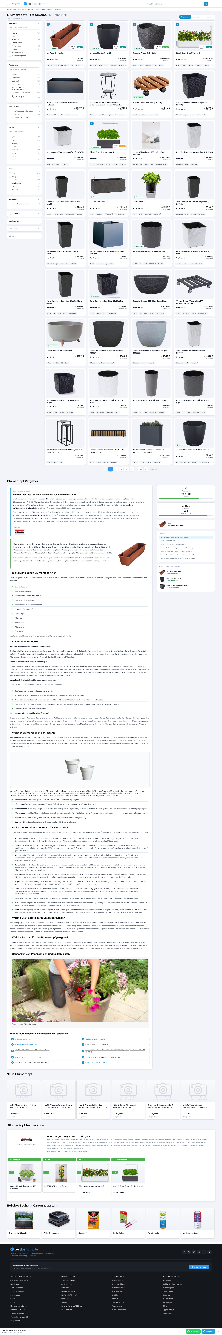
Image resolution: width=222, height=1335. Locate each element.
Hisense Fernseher (68, 1291)
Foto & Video (15, 1295)
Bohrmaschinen (118, 1284)
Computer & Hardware (19, 1280)
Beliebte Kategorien (171, 1276)
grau (26, 137)
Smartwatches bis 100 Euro (71, 1306)
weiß (26, 140)
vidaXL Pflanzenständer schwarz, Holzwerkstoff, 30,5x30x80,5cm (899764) (58, 1107)
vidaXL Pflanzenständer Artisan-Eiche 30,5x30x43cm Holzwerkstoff (22, 1107)
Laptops (115, 1299)
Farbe (11, 127)
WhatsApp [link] (194, 1331)
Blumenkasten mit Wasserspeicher (26, 97)
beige (26, 156)
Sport (12, 1299)
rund (26, 173)
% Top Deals (167, 1313)
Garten (37, 9)
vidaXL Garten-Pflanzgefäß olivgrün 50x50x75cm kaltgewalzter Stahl (125, 1107)
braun (26, 146)
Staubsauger (168, 1291)
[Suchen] (206, 4)
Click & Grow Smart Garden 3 (96, 1063)
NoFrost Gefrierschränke (70, 1295)
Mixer (165, 1306)
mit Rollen (26, 114)
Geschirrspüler (168, 1288)
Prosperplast (26, 46)
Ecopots (26, 49)
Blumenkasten (26, 84)
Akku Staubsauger (68, 1280)
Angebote (196, 17)
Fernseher (167, 1280)
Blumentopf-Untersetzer (26, 93)
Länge (11, 236)
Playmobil (65, 1288)
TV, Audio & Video (17, 1291)
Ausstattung (14, 106)
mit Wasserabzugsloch (26, 117)
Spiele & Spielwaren (17, 1313)
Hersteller (13, 23)
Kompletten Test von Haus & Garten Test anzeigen (67, 1151)
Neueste (209, 17)
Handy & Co (14, 1284)
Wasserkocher (117, 1306)
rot (26, 159)
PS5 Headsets (66, 1310)
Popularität (185, 17)
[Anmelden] (212, 3)
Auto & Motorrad (16, 1288)
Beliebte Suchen (68, 1276)
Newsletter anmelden (199, 1267)
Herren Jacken (117, 1291)
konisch (26, 180)
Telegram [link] (210, 1331)
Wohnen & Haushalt (17, 1310)
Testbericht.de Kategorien (21, 1276)
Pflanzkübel (26, 78)
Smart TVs (65, 1299)
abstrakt (26, 190)
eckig (26, 177)
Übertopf (26, 81)
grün (26, 153)
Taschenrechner (118, 1302)
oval (26, 186)
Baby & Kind (15, 1321)
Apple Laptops (66, 1284)
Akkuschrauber (118, 1280)
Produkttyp (13, 65)
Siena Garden (26, 43)
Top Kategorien (118, 1276)
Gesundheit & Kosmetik (19, 1317)
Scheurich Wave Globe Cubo (26, 1044)
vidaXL (26, 33)
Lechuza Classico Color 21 (95, 1039)
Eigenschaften (15, 214)
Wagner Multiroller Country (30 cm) (29, 1057)
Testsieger (13, 199)
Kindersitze (167, 1302)
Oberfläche (13, 228)
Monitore (166, 1295)
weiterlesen (105, 561)
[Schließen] (218, 1331)
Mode (12, 1302)
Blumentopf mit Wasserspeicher (26, 88)
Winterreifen (168, 1299)
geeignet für (14, 221)
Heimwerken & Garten (25, 9)
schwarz (26, 150)
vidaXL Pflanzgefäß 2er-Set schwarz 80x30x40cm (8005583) (92, 1106)
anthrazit (26, 143)
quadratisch (26, 183)
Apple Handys (168, 1310)
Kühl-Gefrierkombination (172, 1284)
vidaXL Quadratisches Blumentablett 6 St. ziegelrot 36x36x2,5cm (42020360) (195, 1107)
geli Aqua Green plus (23, 1039)
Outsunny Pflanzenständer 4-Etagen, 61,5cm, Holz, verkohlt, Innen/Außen (161, 1107)
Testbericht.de (11, 9)
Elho (26, 36)
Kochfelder (116, 1295)
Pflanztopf (26, 74)
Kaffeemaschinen (118, 1288)
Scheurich (26, 39)
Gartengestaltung (47, 9)
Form (11, 169)
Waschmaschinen (119, 1310)
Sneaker (64, 1302)
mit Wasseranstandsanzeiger (26, 111)
